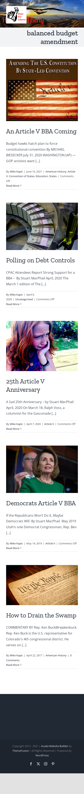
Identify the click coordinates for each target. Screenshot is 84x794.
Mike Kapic (16, 171)
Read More (12, 185)
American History (55, 171)
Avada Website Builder (54, 746)
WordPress (42, 755)
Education (42, 176)
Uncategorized (24, 299)
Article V (49, 424)
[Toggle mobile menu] (76, 8)
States (53, 176)
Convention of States (21, 176)
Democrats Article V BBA (41, 503)
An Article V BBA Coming (41, 131)
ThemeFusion (20, 750)
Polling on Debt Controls (40, 260)
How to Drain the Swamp (41, 615)
